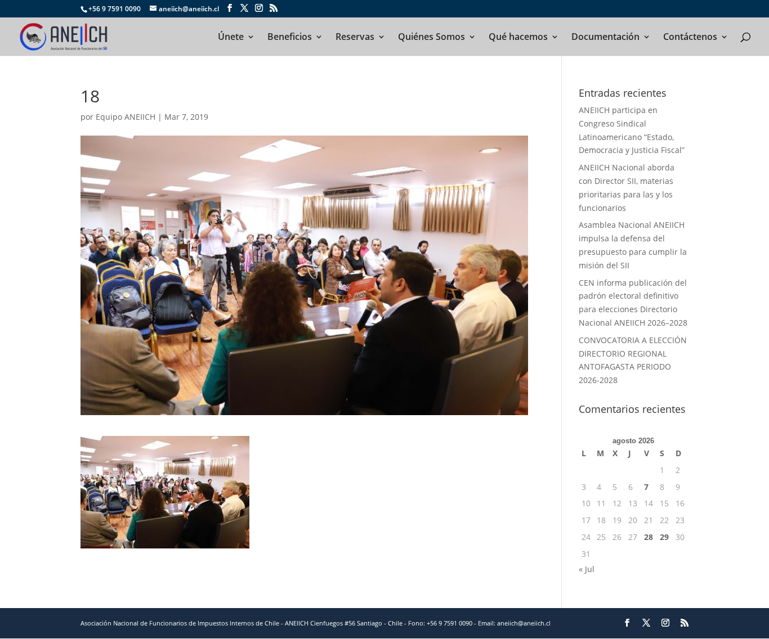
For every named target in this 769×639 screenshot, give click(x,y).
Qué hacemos (518, 38)
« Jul (586, 569)
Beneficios (289, 38)
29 (664, 537)
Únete (231, 38)
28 (648, 537)
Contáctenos (690, 38)
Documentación (605, 38)
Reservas (355, 38)
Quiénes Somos (431, 38)
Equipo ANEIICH (125, 116)
